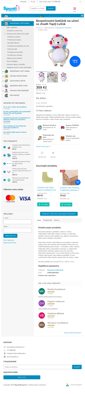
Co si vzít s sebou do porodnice (14, 107)
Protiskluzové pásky (14, 40)
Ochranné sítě (12, 49)
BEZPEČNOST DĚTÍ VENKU (20, 71)
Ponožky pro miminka (14, 55)
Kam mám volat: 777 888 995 (50, 2)
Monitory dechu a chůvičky (16, 64)
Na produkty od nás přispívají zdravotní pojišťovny (14, 127)
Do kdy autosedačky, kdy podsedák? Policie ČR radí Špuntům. (17, 112)
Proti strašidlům (12, 61)
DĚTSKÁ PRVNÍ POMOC (18, 76)
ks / (22, 377)
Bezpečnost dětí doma (55, 270)
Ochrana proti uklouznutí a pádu (18, 34)
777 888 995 (11, 350)
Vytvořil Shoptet (76, 385)
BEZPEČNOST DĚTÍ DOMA (19, 23)
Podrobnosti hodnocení (63, 28)
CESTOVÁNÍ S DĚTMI (17, 81)
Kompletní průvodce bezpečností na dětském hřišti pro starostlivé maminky (16, 119)
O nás (33, 2)
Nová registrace (8, 240)
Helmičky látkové (13, 43)
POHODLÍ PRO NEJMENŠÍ (19, 91)
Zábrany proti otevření (14, 58)
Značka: (42, 30)
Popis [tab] (39, 220)
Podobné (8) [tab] (47, 220)
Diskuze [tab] (56, 220)
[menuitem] (19, 16)
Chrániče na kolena (13, 37)
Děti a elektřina (12, 28)
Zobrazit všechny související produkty (59, 214)
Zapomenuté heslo (9, 243)
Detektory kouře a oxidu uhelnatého (19, 67)
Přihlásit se (10, 236)
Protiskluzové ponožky (15, 52)
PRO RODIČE (14, 95)
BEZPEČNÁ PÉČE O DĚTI (19, 86)
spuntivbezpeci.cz (12, 357)
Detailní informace (42, 146)
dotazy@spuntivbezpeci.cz (15, 347)
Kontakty (23, 2)
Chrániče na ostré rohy (14, 31)
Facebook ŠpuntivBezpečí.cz (16, 353)
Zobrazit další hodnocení (72, 333)
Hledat (51, 8)
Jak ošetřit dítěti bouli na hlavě (14, 132)
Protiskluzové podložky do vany (18, 46)
